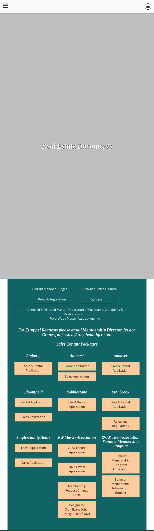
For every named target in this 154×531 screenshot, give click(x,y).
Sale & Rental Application (33, 368)
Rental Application (33, 402)
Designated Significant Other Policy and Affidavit (77, 509)
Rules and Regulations (120, 423)
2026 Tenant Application (77, 450)
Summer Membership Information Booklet (121, 486)
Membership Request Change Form (76, 490)
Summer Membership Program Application (121, 462)
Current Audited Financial (99, 289)
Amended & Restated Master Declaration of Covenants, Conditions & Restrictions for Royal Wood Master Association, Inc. (75, 314)
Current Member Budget (49, 289)
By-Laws (97, 299)
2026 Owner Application (77, 469)
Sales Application (77, 376)
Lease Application (77, 366)
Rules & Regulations (52, 299)
